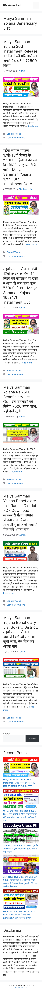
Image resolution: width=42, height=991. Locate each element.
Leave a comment (16, 137)
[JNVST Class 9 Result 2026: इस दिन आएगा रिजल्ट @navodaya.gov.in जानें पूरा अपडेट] (21, 833)
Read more (32, 126)
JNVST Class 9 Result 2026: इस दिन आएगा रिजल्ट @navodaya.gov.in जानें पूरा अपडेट (20, 848)
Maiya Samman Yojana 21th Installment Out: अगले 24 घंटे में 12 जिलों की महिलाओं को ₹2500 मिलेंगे (19, 782)
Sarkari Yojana (14, 134)
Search (6, 733)
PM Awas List (12, 5)
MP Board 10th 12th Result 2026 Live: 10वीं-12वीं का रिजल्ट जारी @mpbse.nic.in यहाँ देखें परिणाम (19, 914)
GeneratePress (21, 988)
